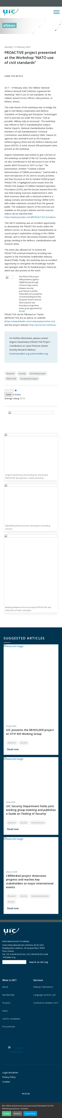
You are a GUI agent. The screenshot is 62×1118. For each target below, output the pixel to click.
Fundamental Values (29, 378)
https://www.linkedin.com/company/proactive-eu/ (29, 321)
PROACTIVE (11, 378)
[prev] (45, 37)
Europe (11, 902)
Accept (7, 1113)
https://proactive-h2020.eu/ (42, 324)
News (5, 1010)
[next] (57, 37)
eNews (9, 25)
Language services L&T (44, 994)
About (5, 986)
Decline (17, 1113)
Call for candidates (11, 1018)
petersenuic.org (39, 353)
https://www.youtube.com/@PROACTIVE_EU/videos (30, 217)
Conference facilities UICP (45, 1002)
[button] (35, 12)
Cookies (6, 1081)
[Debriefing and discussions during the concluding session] (31, 503)
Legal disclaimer (10, 1072)
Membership (8, 994)
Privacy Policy (8, 1077)
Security (22, 373)
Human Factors (37, 822)
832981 (22, 311)
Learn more (30, 1113)
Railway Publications (43, 986)
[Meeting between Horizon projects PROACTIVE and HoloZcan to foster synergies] (31, 569)
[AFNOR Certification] (15, 1050)
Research (10, 373)
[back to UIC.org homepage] (10, 12)
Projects (6, 1002)
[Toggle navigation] (56, 13)
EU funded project (37, 373)
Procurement (8, 1026)
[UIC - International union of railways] (11, 931)
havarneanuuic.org (19, 353)
